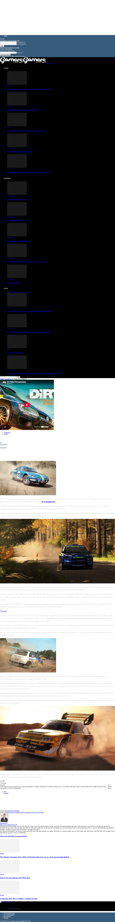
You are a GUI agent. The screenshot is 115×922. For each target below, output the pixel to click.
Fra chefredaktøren (9, 915)
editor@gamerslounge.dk (14, 908)
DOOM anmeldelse (13, 811)
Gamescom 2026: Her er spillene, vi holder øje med (25, 131)
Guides (12, 292)
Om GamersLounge (9, 913)
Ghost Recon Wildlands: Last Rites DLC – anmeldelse (27, 262)
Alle (8, 292)
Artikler (6, 288)
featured (6, 793)
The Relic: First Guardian (16, 199)
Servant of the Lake (14, 220)
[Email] (22, 450)
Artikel (9, 307)
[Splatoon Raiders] (17, 277)
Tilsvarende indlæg (6, 836)
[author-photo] (4, 821)
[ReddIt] (16, 450)
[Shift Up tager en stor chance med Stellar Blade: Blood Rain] (17, 306)
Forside (2, 379)
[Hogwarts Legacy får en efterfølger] (17, 146)
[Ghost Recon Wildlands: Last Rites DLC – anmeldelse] (17, 256)
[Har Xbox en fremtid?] (17, 347)
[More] (35, 450)
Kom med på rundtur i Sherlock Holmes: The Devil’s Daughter (26, 812)
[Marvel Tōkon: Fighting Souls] (17, 236)
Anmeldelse (10, 196)
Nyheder (6, 68)
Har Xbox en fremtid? (15, 353)
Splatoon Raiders (13, 282)
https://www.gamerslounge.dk (8, 824)
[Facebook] (3, 450)
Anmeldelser (7, 178)
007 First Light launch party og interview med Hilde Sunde (29, 332)
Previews (22, 292)
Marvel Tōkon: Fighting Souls (18, 241)
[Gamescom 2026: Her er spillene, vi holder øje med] (17, 125)
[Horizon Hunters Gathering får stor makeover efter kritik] (17, 167)
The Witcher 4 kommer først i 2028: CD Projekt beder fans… (29, 89)
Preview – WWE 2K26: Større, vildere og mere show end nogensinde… (33, 373)
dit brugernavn (21, 42)
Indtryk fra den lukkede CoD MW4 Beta (22, 110)
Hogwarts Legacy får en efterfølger (20, 152)
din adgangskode (21, 44)
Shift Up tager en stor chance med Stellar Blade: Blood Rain (29, 311)
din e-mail (19, 52)
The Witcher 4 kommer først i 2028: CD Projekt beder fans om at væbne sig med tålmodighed (34, 857)
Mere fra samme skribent (19, 836)
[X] (9, 450)
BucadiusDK (3, 444)
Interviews (17, 292)
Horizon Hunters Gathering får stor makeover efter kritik (28, 172)
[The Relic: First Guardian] (17, 194)
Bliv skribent (7, 916)
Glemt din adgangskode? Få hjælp (9, 47)
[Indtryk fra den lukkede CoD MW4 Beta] (17, 105)
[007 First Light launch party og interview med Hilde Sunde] (17, 327)
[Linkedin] (29, 450)
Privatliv (6, 918)
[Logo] (11, 63)
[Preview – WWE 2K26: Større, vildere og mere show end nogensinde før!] (17, 368)
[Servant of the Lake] (17, 215)
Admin (6, 36)
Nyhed (9, 86)
